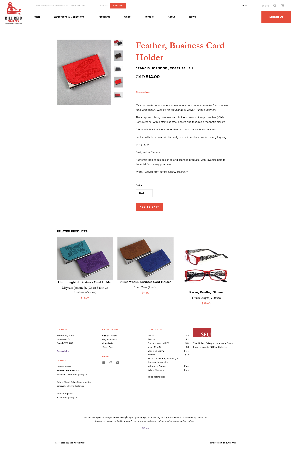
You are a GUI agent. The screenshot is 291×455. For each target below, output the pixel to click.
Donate (244, 5)
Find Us (104, 5)
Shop (127, 16)
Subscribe (118, 5)
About (171, 16)
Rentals (149, 16)
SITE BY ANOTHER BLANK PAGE (223, 443)
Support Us (276, 17)
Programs (104, 16)
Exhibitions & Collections (69, 16)
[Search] (274, 5)
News (192, 16)
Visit (37, 16)
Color (139, 185)
